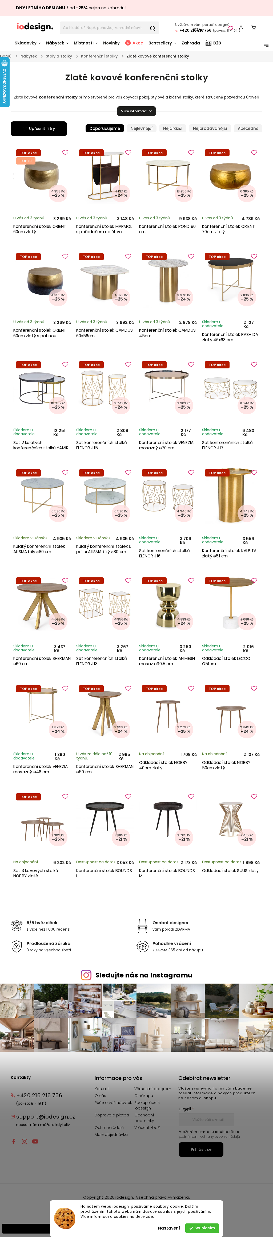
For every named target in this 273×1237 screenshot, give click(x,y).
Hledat (152, 28)
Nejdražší (172, 128)
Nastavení (169, 1228)
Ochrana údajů (109, 1127)
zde (149, 1216)
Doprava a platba (112, 1115)
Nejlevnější (141, 128)
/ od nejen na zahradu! (71, 8)
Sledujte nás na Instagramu (143, 975)
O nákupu (143, 1095)
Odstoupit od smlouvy (26, 1228)
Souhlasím (205, 1228)
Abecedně (248, 128)
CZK (197, 29)
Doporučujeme (105, 128)
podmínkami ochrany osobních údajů (209, 1136)
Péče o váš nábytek (113, 1102)
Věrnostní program (152, 1088)
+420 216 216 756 (39, 1095)
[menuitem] (29, 45)
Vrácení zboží (147, 1127)
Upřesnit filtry (42, 128)
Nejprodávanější (210, 128)
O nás (100, 1095)
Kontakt (102, 1088)
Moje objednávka (111, 1134)
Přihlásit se (201, 1149)
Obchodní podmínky (144, 1117)
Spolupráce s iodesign (147, 1105)
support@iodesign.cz (45, 1116)
